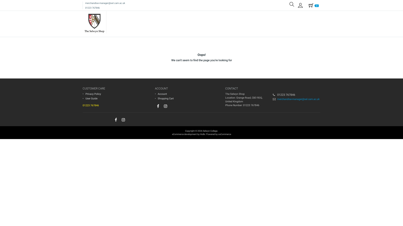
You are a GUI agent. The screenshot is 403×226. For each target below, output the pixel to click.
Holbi (202, 134)
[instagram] (165, 106)
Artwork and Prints (308, 13)
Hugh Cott (202, 13)
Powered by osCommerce (218, 134)
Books (245, 13)
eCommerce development (184, 134)
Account (162, 93)
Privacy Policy (93, 93)
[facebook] (158, 106)
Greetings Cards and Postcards (278, 13)
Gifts (255, 13)
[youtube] (172, 107)
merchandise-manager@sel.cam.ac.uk (105, 3)
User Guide (91, 98)
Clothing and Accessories (225, 13)
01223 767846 (92, 7)
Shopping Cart (166, 98)
